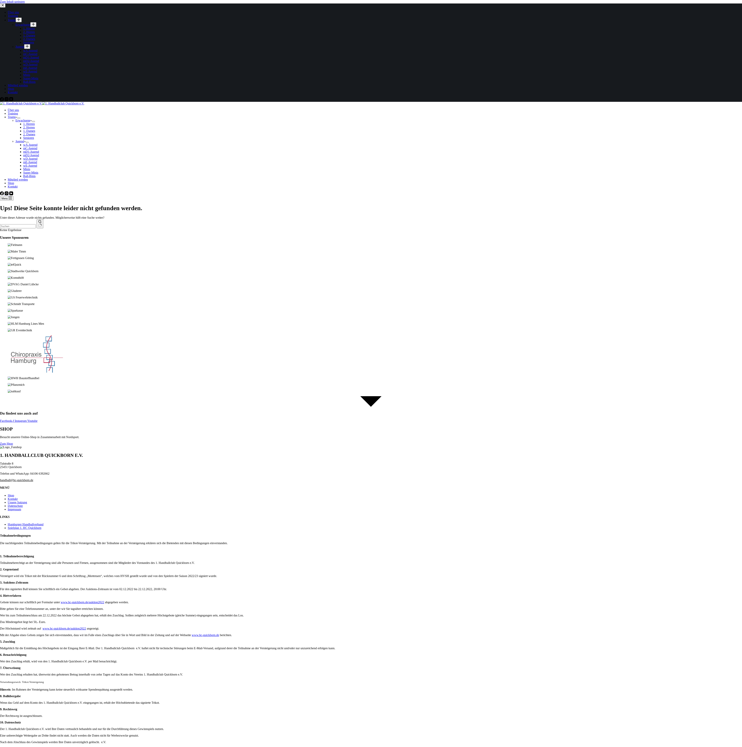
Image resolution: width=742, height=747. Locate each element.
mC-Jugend (30, 148)
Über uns (13, 110)
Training (13, 113)
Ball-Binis (29, 176)
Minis (26, 169)
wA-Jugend (30, 144)
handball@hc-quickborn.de (16, 480)
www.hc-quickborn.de (205, 635)
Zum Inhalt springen (12, 1)
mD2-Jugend (31, 155)
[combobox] (18, 226)
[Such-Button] (40, 223)
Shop (11, 183)
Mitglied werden (18, 179)
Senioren (28, 137)
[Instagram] (7, 194)
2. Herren (29, 127)
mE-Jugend (30, 162)
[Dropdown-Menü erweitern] (18, 118)
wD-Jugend (30, 158)
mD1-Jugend (31, 151)
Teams (12, 117)
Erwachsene (22, 120)
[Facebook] (2, 194)
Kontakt (13, 186)
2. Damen (29, 134)
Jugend (19, 141)
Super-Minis (30, 172)
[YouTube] (11, 194)
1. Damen (29, 131)
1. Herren (29, 124)
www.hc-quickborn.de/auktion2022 (82, 602)
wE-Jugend (30, 165)
